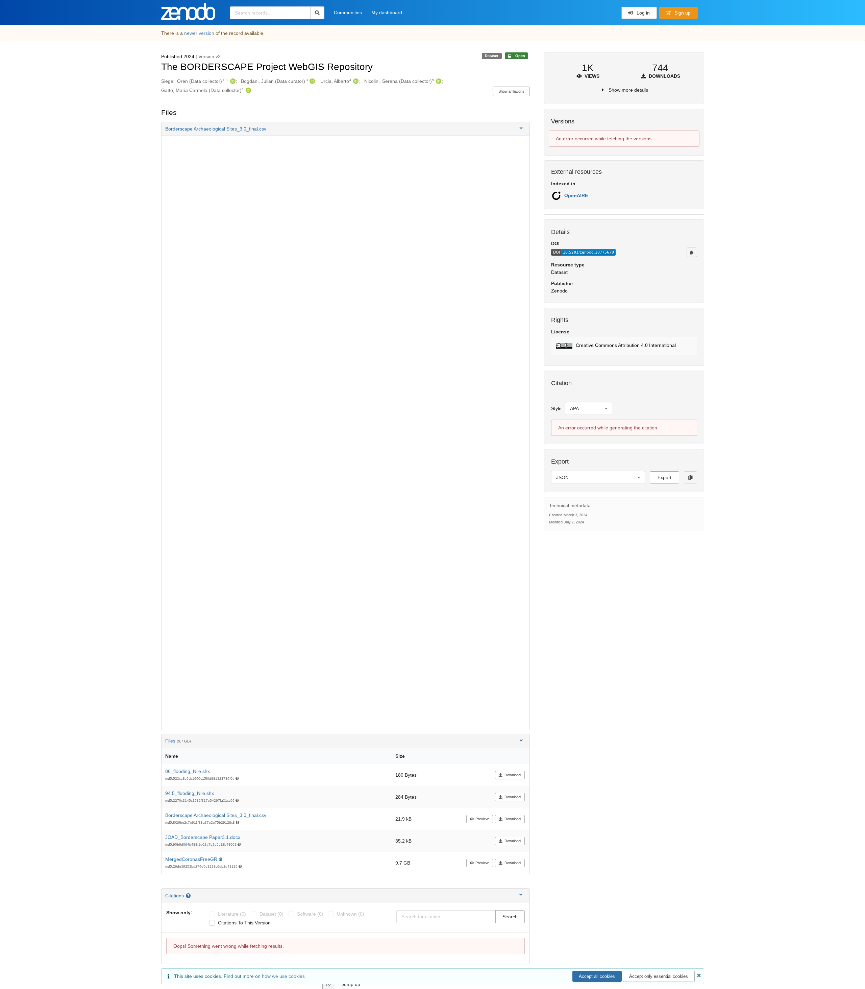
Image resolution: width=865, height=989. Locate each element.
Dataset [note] (491, 56)
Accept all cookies (597, 976)
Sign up (682, 13)
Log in (642, 13)
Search (510, 916)
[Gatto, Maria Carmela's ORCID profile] (247, 90)
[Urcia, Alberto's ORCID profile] (355, 81)
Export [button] (664, 477)
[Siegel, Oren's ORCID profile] (232, 81)
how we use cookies (283, 976)
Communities (348, 12)
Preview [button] (482, 819)
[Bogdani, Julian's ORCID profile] (311, 81)
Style (556, 408)
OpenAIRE (576, 195)
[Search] (317, 12)
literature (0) (232, 914)
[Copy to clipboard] (692, 252)
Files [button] (178, 741)
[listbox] (588, 408)
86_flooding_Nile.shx (187, 771)
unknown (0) (350, 914)
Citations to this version (244, 922)
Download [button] (512, 775)
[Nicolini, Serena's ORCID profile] (437, 81)
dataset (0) (271, 914)
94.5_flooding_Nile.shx (189, 793)
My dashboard (386, 12)
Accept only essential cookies (658, 976)
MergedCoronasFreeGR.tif (193, 859)
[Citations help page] (189, 895)
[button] (345, 129)
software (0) (310, 914)
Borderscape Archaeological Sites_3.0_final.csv (215, 815)
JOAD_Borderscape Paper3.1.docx (202, 837)
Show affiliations (511, 91)
